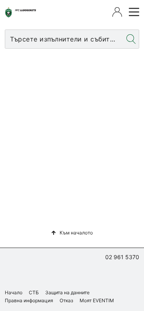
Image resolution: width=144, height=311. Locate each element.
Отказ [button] (66, 300)
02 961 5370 (122, 257)
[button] (72, 233)
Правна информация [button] (29, 300)
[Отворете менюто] (132, 12)
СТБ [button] (34, 292)
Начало (13, 292)
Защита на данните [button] (67, 292)
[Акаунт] (117, 12)
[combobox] (64, 39)
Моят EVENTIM (97, 300)
